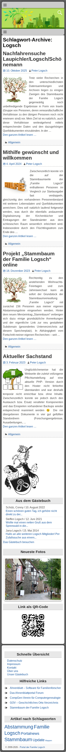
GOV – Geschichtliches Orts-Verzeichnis (34, 702)
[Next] (56, 579)
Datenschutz (14, 660)
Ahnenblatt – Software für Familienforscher (35, 688)
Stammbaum (18, 739)
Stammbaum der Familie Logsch (29, 707)
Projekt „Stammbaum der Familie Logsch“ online (29, 259)
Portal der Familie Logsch (32, 747)
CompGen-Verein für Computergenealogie (35, 697)
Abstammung (18, 726)
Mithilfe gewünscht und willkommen (31, 155)
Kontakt (11, 667)
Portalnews (30, 733)
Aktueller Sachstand (27, 356)
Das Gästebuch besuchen (18, 542)
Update (39, 740)
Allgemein (14, 142)
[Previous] (10, 579)
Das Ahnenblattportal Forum (26, 692)
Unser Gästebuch (17, 674)
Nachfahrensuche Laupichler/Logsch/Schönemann (32, 59)
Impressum (13, 664)
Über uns (12, 671)
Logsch (12, 733)
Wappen (48, 740)
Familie (41, 726)
